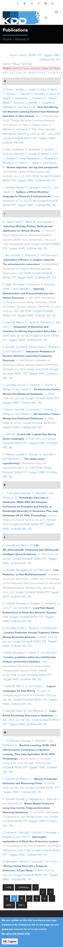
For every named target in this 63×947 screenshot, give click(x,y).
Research (22, 39)
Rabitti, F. (7, 102)
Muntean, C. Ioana (15, 158)
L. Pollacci (8, 454)
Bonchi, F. (23, 385)
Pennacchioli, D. (38, 347)
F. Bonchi (8, 409)
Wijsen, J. (39, 686)
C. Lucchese (10, 385)
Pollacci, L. (25, 162)
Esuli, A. (45, 89)
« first (8, 887)
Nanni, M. (55, 93)
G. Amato (8, 89)
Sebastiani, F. (10, 107)
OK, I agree (9, 941)
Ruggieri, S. (48, 102)
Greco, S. (46, 124)
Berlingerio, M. (24, 570)
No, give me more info (16, 933)
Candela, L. (20, 89)
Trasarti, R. (8, 192)
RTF (39, 55)
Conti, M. (7, 153)
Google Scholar (13, 138)
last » (21, 905)
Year (29, 64)
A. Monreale (9, 628)
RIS (58, 59)
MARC (56, 55)
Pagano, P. (8, 98)
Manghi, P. (21, 187)
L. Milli (6, 255)
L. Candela (9, 187)
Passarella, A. (51, 158)
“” (31, 111)
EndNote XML (47, 59)
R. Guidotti (8, 603)
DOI (56, 133)
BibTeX (32, 55)
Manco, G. (22, 322)
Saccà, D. (26, 129)
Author (6, 64)
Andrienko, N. (36, 149)
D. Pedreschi (10, 832)
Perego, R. (8, 389)
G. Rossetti (9, 347)
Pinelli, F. (19, 221)
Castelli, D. (34, 89)
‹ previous (23, 887)
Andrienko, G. (20, 149)
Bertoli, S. (46, 153)
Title (14, 64)
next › (9, 905)
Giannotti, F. (26, 93)
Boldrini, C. (51, 149)
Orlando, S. (50, 385)
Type (23, 64)
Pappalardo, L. (23, 98)
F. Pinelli (7, 652)
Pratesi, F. (53, 98)
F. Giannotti (9, 322)
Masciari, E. (9, 129)
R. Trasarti (8, 221)
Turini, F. (7, 326)
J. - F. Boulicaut (11, 493)
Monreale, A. (41, 93)
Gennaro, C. (12, 93)
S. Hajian (7, 284)
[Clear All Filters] (51, 68)
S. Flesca (35, 124)
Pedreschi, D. (40, 98)
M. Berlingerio (10, 861)
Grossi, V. (47, 187)
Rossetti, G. (34, 102)
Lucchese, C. (35, 409)
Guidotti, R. (34, 153)
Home (7, 39)
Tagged (47, 55)
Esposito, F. (27, 493)
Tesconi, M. (29, 107)
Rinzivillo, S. (20, 102)
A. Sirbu (7, 149)
